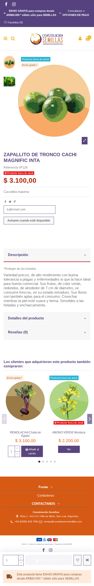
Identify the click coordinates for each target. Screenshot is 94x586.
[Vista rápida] (41, 398)
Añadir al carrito (51, 560)
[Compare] (41, 390)
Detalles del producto (26, 318)
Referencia (11, 167)
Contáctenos (45, 495)
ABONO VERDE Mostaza (68, 432)
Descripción (18, 255)
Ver (69, 449)
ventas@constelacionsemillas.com (64, 521)
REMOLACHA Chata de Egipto (25, 434)
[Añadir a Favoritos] (77, 560)
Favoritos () (15, 22)
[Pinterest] (15, 201)
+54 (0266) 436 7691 (27, 521)
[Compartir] (5, 201)
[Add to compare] (87, 560)
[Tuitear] (10, 201)
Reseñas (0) (18, 332)
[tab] (47, 256)
